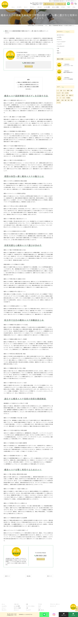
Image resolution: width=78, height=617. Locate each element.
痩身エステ (71, 95)
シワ (60, 97)
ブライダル (58, 102)
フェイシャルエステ (61, 41)
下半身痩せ (68, 97)
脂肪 (71, 90)
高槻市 (68, 90)
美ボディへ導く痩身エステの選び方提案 (29, 86)
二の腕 (62, 100)
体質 (71, 100)
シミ (57, 97)
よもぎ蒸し (59, 37)
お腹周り (58, 100)
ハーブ (58, 90)
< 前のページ (7, 576)
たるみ (64, 97)
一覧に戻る (28, 576)
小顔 (58, 48)
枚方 (67, 95)
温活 (58, 50)
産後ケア (59, 53)
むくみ (64, 90)
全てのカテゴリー (61, 35)
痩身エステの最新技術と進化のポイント (29, 84)
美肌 (65, 100)
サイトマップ (53, 606)
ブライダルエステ (60, 46)
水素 (61, 90)
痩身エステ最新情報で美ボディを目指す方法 (28, 82)
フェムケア (59, 44)
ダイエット (59, 39)
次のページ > (49, 576)
